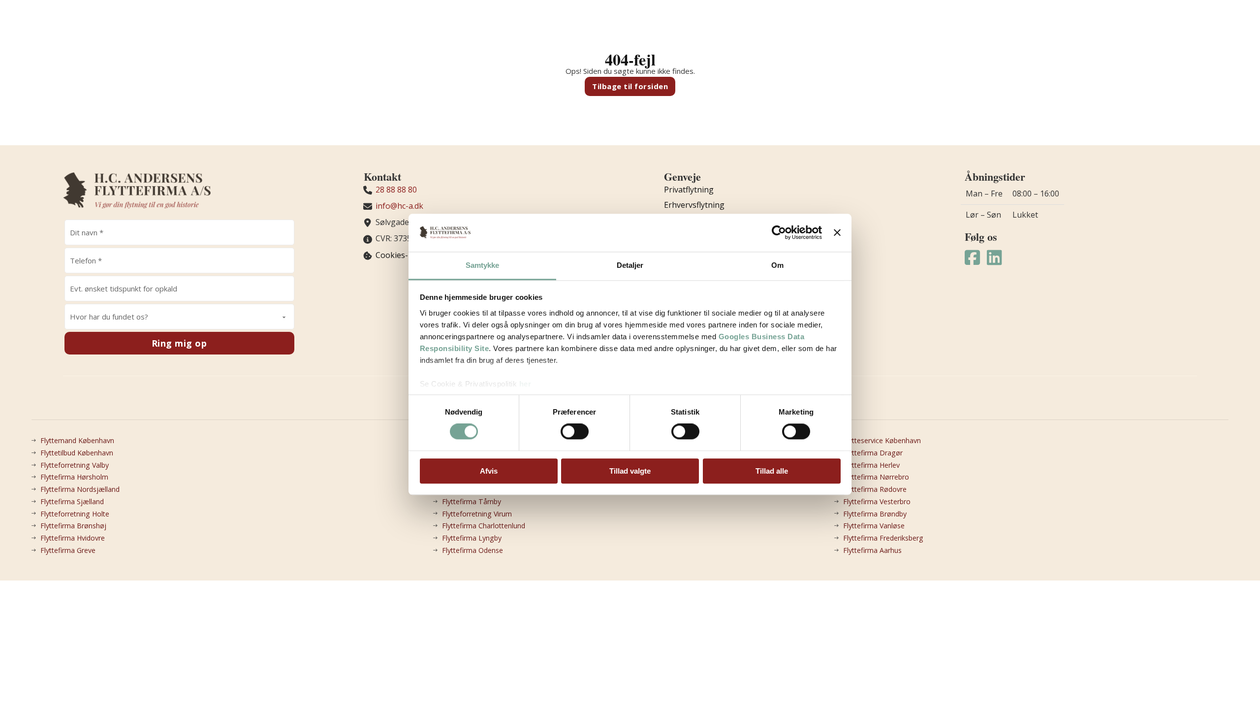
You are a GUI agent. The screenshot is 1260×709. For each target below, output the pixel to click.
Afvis (489, 471)
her (525, 384)
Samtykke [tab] (483, 265)
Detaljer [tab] (630, 265)
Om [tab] (777, 265)
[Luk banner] (837, 232)
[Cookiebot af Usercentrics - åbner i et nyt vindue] (779, 233)
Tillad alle (772, 471)
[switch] (575, 431)
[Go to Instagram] (994, 258)
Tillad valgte (630, 471)
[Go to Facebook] (972, 258)
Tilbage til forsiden (630, 86)
